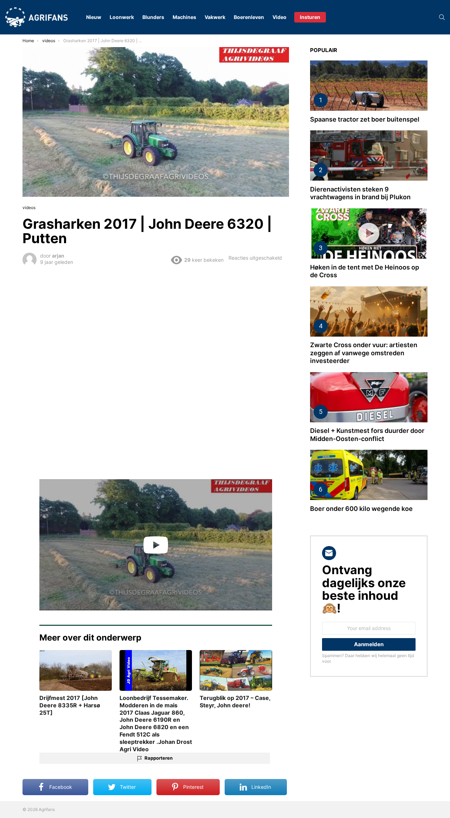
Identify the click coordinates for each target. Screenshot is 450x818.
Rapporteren (158, 758)
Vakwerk (215, 17)
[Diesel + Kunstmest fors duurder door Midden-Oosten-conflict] (369, 397)
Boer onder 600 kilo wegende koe (361, 508)
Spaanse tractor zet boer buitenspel (364, 119)
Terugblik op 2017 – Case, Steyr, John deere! (235, 701)
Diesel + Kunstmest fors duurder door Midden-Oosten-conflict (367, 434)
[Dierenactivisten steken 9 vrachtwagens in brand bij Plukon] (369, 155)
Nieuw (93, 17)
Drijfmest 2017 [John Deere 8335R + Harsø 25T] (69, 705)
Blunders (153, 17)
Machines (184, 17)
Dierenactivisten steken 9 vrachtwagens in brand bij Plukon (360, 193)
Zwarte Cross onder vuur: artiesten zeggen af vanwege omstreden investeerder (363, 352)
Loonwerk (122, 17)
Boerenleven (249, 17)
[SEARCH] (442, 17)
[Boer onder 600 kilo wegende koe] (369, 475)
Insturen (310, 17)
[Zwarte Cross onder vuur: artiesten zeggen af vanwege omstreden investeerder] (369, 311)
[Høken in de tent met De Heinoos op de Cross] (369, 233)
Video (279, 17)
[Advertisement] (155, 321)
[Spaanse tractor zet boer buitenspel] (369, 85)
